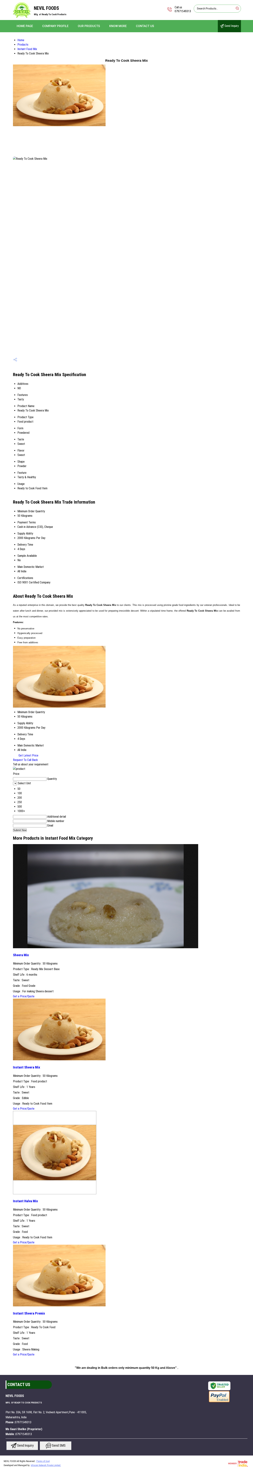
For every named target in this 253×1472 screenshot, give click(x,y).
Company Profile (55, 26)
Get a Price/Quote (23, 996)
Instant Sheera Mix (26, 1067)
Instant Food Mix (27, 49)
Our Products (89, 26)
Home (20, 40)
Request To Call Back (25, 760)
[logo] (21, 17)
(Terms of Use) (43, 1461)
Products (22, 44)
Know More (118, 26)
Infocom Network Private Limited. (46, 1465)
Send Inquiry (231, 26)
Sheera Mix (21, 955)
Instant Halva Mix (25, 1201)
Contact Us (145, 26)
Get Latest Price (28, 755)
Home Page (25, 26)
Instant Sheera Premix (29, 1313)
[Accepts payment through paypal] (219, 1401)
